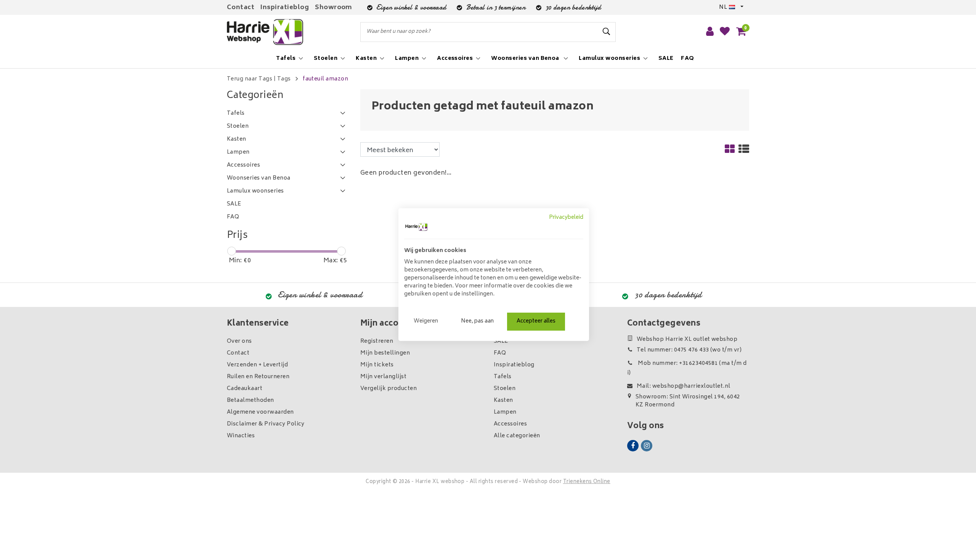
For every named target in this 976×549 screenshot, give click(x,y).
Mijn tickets (377, 365)
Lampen (505, 412)
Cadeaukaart (244, 388)
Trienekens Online (586, 482)
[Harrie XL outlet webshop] (265, 32)
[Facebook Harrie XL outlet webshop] (633, 445)
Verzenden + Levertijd (257, 365)
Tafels (503, 377)
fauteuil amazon (325, 79)
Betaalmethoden (250, 400)
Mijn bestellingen (385, 353)
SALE (501, 341)
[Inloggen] (710, 32)
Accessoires (510, 424)
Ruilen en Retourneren (258, 377)
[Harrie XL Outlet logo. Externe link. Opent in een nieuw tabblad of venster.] (416, 227)
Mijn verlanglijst (383, 377)
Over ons (239, 341)
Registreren (376, 341)
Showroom (333, 7)
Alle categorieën (517, 436)
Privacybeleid (566, 217)
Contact (240, 7)
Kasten (503, 400)
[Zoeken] (606, 31)
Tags (284, 79)
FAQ (500, 353)
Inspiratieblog (284, 7)
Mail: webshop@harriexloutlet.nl (683, 386)
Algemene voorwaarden (260, 412)
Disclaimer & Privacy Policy (266, 424)
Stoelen (504, 388)
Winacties (241, 436)
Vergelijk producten (388, 388)
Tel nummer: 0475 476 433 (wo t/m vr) (689, 350)
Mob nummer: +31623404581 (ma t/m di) (687, 368)
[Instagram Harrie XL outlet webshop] (646, 445)
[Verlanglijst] (725, 32)
